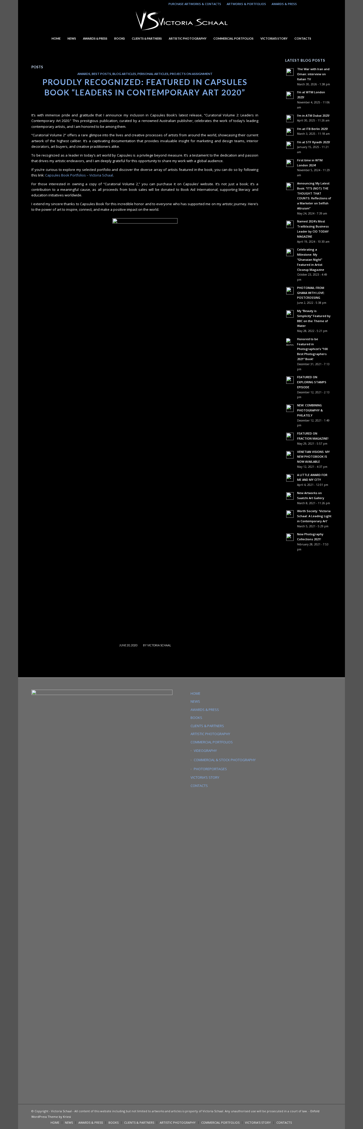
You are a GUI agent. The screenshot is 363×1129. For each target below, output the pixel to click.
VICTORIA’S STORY (205, 777)
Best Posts (101, 73)
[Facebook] (328, 4)
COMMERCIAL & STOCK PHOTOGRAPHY (225, 759)
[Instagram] (303, 4)
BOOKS (196, 717)
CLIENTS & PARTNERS (207, 725)
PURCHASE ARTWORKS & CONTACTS (194, 4)
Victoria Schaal (159, 645)
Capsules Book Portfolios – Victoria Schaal (79, 175)
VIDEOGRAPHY (205, 750)
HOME (195, 693)
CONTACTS (199, 785)
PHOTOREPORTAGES (210, 768)
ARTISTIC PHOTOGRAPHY (210, 733)
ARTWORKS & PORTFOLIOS (246, 4)
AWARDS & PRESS (284, 4)
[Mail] (319, 4)
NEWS (195, 701)
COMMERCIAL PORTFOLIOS (212, 742)
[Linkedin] (311, 4)
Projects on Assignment (191, 73)
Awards (83, 73)
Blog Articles (124, 73)
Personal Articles (152, 73)
